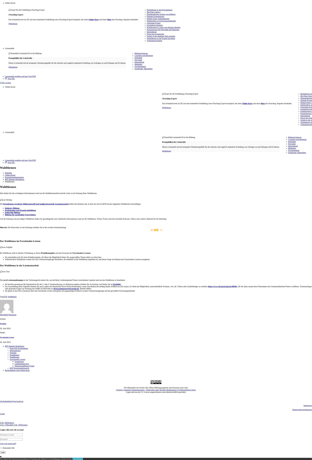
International (151, 32)
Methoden (138, 64)
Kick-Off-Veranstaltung (19, 348)
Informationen (15, 351)
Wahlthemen (14, 357)
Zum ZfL (11, 79)
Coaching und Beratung (144, 56)
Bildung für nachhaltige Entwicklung (20, 215)
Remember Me (8, 448)
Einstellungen (78, 459)
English (10, 425)
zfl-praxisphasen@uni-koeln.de (66, 289)
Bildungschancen (141, 53)
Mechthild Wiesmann (8, 315)
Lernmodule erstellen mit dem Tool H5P (20, 76)
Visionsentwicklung (154, 41)
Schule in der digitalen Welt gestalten (161, 36)
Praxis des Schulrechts (155, 34)
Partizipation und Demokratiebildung (20, 210)
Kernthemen (14, 355)
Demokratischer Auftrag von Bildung (161, 14)
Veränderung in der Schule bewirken (161, 38)
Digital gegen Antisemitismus (158, 19)
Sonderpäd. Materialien (143, 69)
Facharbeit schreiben (155, 25)
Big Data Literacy (154, 12)
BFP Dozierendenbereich (19, 368)
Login (2, 414)
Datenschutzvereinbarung (302, 410)
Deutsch (10, 423)
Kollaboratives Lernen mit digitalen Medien (163, 27)
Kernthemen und (35, 204)
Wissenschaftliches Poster (24, 366)
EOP (5, 297)
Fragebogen (19, 362)
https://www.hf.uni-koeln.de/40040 (222, 286)
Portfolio (116, 284)
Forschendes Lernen (7, 337)
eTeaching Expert (153, 23)
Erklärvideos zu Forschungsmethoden (161, 21)
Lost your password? (8, 444)
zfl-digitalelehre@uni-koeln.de (11, 401)
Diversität (138, 60)
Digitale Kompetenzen (155, 16)
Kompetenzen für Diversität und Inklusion (163, 30)
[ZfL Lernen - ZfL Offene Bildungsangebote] (5, 83)
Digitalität (138, 58)
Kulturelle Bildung (12, 213)
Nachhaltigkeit (140, 67)
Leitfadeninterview (22, 364)
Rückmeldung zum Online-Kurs (17, 370)
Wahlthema (12, 297)
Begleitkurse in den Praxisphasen (159, 10)
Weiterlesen (13, 24)
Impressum (308, 405)
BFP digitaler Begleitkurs (14, 346)
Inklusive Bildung (12, 208)
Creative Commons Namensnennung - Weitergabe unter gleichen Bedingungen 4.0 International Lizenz (156, 390)
